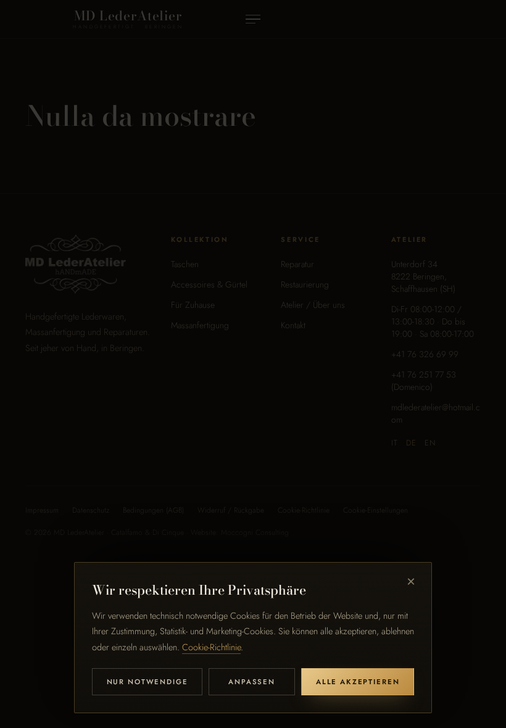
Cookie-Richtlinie (211, 646)
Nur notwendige (147, 682)
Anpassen (251, 682)
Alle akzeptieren (357, 682)
